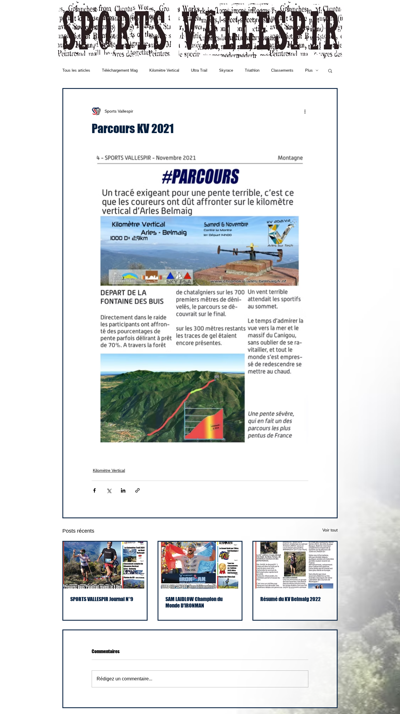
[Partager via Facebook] (94, 490)
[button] (330, 70)
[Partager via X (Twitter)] (109, 490)
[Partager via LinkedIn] (123, 490)
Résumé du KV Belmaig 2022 (290, 599)
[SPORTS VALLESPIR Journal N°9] (105, 565)
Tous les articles (76, 70)
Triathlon (252, 70)
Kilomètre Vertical (164, 70)
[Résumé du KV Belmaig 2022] (295, 565)
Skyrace (226, 70)
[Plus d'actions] (304, 111)
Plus (309, 70)
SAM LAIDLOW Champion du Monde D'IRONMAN (194, 602)
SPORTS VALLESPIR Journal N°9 (101, 599)
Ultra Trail (199, 70)
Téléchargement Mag (120, 70)
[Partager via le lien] (137, 490)
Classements (282, 70)
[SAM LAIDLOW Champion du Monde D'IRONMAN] (200, 565)
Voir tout (330, 530)
